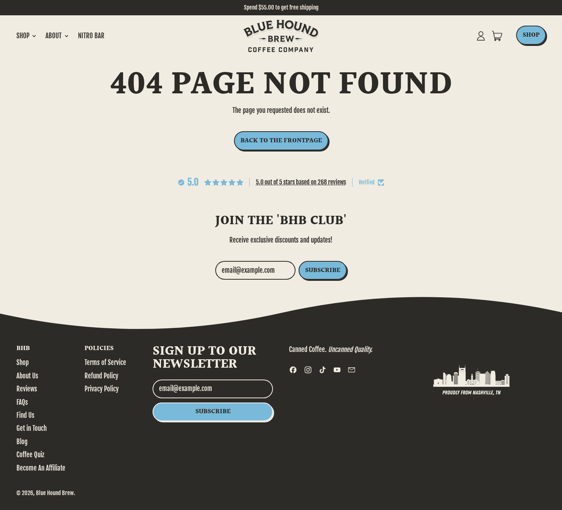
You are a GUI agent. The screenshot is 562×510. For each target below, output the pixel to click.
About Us (27, 376)
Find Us (25, 415)
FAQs (22, 402)
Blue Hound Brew (55, 493)
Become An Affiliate (40, 468)
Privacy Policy (101, 389)
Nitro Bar (91, 36)
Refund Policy (101, 376)
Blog (22, 442)
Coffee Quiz (30, 455)
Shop (22, 362)
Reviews (26, 389)
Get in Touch (31, 428)
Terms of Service (105, 362)
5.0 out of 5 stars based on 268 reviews (301, 182)
